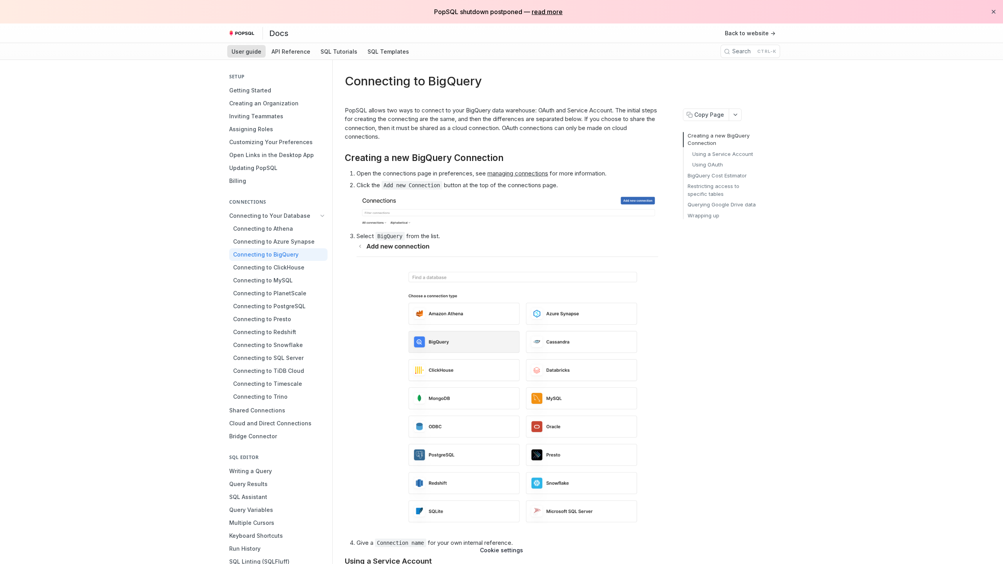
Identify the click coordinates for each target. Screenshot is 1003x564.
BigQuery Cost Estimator (717, 175)
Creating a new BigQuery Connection (719, 139)
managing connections (517, 173)
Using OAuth (707, 164)
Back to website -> (750, 33)
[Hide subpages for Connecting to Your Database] (322, 216)
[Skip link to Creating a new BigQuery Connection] (339, 157)
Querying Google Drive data (722, 204)
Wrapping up (703, 215)
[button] (507, 208)
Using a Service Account (722, 154)
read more (547, 12)
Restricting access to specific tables (713, 190)
